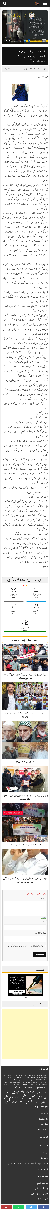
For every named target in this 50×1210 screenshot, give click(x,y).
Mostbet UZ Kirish (27, 1084)
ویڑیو (21, 1102)
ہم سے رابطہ (44, 1158)
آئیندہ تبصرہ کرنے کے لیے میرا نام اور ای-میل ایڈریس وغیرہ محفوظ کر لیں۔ (26, 946)
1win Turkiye (17, 1077)
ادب (7, 1088)
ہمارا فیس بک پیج (42, 1183)
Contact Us (43, 1119)
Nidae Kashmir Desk (36, 69)
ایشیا (8, 1092)
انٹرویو (38, 1092)
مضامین (30, 1102)
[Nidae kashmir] (37, 3)
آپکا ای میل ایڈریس (40, 933)
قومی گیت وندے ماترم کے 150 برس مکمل (25, 844)
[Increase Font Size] (9, 69)
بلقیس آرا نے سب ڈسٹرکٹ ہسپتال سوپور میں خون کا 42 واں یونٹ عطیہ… (25, 797)
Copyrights (43, 1124)
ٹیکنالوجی (14, 1102)
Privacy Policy (42, 1129)
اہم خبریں (18, 1092)
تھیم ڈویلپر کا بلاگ (42, 1199)
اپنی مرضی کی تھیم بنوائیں (39, 1193)
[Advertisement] (25, 1034)
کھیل (7, 1102)
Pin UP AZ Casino (30, 1088)
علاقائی (44, 1102)
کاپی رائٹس (44, 1153)
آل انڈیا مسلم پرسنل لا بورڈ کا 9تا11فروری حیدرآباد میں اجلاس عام (28, 1163)
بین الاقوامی (42, 1097)
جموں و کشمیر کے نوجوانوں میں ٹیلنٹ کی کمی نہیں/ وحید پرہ (25, 715)
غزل (37, 1102)
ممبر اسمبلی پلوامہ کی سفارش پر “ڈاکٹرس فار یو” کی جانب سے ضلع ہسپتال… (25, 676)
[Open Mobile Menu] (45, 3)
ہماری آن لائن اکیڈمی (41, 1188)
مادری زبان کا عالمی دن (25, 761)
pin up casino (42, 1087)
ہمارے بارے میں (43, 1168)
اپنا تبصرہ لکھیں (41, 898)
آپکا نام (44, 921)
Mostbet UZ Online (41, 1085)
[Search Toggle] (5, 3)
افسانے (45, 1093)
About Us (44, 1113)
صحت (17, 1097)
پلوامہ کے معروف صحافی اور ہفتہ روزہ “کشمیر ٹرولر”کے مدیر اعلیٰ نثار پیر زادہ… (25, 880)
